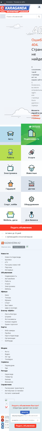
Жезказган (9, 382)
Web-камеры (10, 330)
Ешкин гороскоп (11, 324)
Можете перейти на (37, 114)
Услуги (7, 284)
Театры (8, 298)
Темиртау (9, 377)
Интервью (9, 270)
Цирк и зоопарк (11, 308)
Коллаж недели (11, 322)
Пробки (8, 333)
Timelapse (9, 359)
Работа (8, 281)
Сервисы (5, 362)
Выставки (9, 305)
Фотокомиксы (10, 319)
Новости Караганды (13, 257)
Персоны (8, 267)
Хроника (8, 260)
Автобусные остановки (14, 391)
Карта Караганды (12, 335)
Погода (4, 371)
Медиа (4, 348)
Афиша (4, 291)
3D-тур (7, 357)
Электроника (10, 286)
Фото (7, 351)
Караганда (9, 374)
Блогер (7, 310)
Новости (5, 253)
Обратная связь (6, 247)
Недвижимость (11, 276)
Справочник (6, 384)
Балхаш (8, 379)
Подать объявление (21, 227)
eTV (6, 262)
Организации (10, 338)
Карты (4, 327)
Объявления (6, 272)
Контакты (9, 2)
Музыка (8, 300)
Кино (7, 295)
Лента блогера (10, 314)
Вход (39, 7)
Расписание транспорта (14, 388)
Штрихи (8, 316)
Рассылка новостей (12, 265)
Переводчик (9, 365)
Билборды (9, 341)
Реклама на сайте (19, 2)
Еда (6, 368)
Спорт (7, 303)
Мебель (8, 289)
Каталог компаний (12, 393)
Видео (7, 354)
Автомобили (10, 279)
